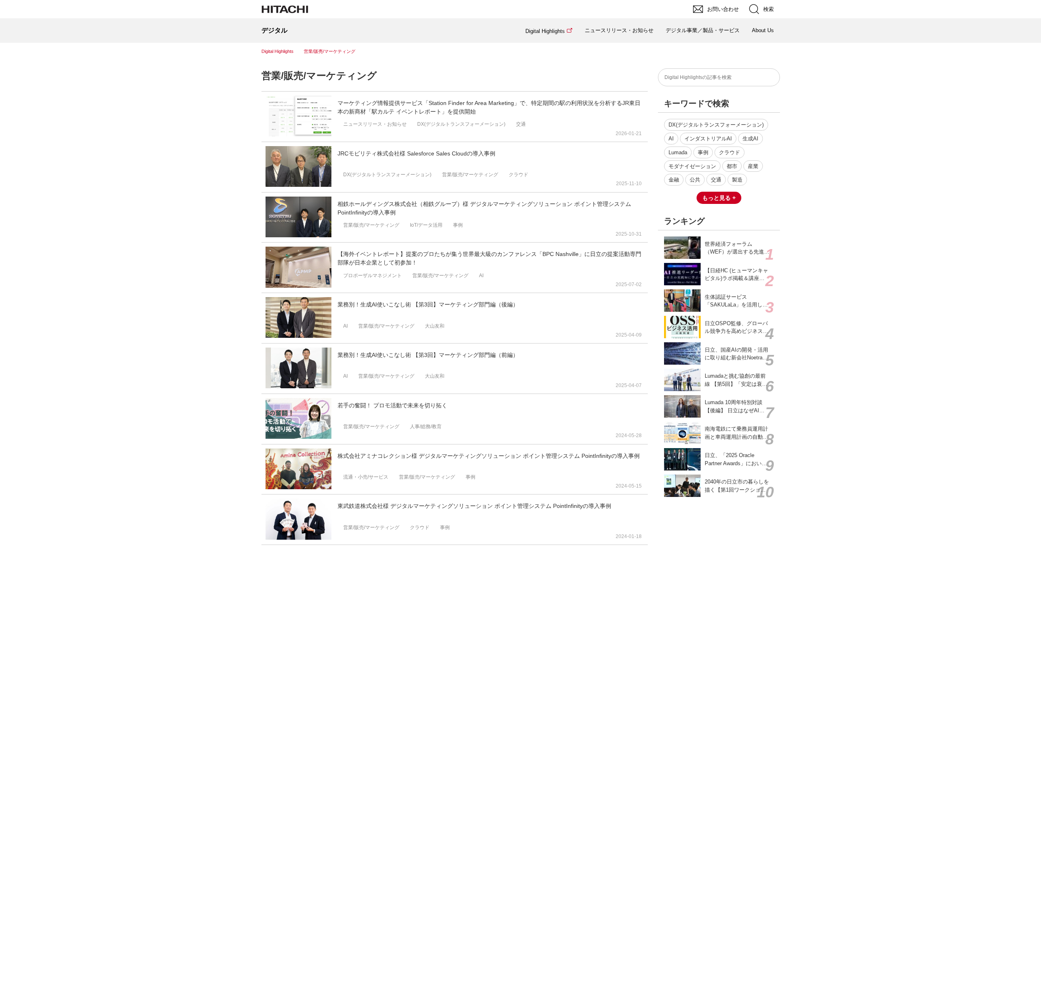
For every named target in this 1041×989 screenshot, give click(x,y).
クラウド (729, 152)
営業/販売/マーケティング (319, 75)
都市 (732, 166)
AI (671, 139)
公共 (695, 180)
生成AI (750, 139)
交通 (716, 180)
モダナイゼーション (692, 166)
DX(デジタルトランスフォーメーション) (716, 125)
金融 (674, 180)
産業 (753, 166)
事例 (703, 152)
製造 (737, 180)
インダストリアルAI (708, 139)
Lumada (678, 152)
